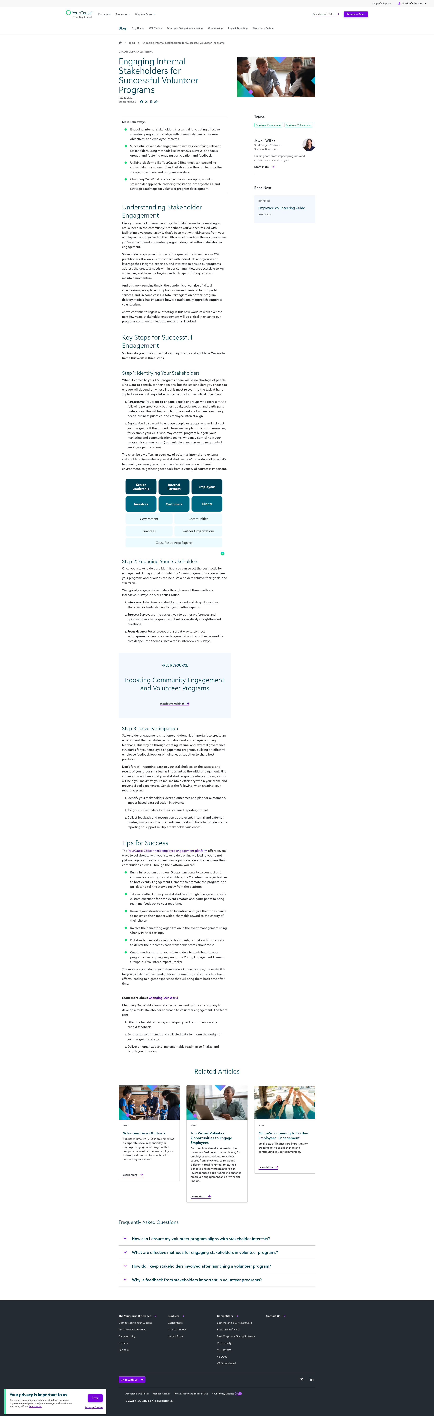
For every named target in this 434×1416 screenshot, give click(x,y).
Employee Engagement (268, 125)
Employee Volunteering (298, 125)
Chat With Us (129, 1379)
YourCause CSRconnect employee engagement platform (167, 850)
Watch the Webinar (172, 703)
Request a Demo (356, 14)
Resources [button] (121, 14)
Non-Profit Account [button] (412, 3)
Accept (95, 1398)
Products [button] (103, 14)
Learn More (261, 166)
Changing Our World (163, 998)
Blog (132, 42)
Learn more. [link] (35, 1406)
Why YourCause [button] (143, 14)
